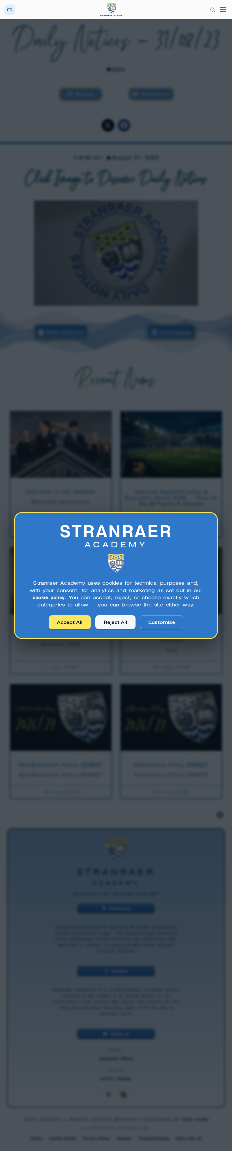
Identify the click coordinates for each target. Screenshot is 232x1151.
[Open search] (213, 10)
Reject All (115, 622)
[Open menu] (222, 9)
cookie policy (49, 597)
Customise (161, 622)
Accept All (70, 622)
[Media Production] (10, 10)
